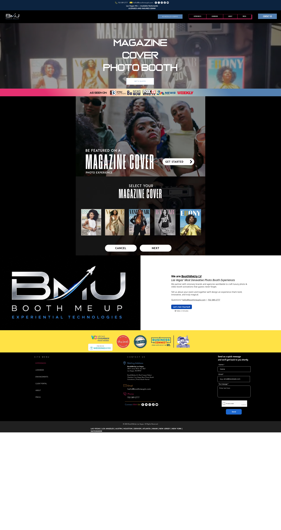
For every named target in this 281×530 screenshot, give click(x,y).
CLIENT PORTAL (41, 384)
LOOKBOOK (39, 370)
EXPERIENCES (40, 363)
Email (221, 374)
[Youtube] (168, 3)
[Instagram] (162, 3)
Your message (223, 384)
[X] (159, 3)
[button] (197, 16)
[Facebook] (156, 3)
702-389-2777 (123, 3)
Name (221, 365)
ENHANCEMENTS (41, 377)
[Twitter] (146, 404)
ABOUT (38, 390)
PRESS (38, 397)
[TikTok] (165, 3)
